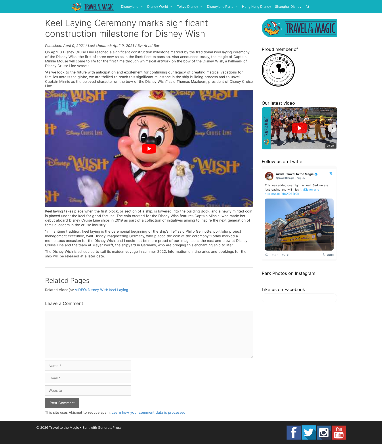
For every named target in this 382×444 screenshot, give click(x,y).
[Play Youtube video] (149, 148)
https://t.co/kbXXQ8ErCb (282, 193)
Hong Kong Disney (256, 6)
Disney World (157, 6)
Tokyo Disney (187, 6)
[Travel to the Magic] (93, 6)
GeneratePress (110, 427)
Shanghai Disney (288, 6)
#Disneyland (310, 189)
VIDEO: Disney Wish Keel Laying (101, 290)
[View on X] (331, 173)
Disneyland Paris (220, 6)
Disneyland (129, 6)
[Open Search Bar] (308, 6)
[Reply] (267, 255)
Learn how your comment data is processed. (149, 412)
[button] (266, 128)
